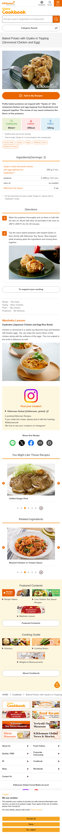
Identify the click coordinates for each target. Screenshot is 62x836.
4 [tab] (28, 508)
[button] (7, 794)
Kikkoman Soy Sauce (13, 188)
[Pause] (41, 508)
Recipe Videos (10, 599)
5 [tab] (32, 508)
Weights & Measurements (31, 662)
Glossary (8, 648)
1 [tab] (17, 508)
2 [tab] (21, 508)
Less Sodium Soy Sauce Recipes (45, 601)
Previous (3, 483)
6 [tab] (35, 508)
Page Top (57, 684)
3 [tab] (25, 508)
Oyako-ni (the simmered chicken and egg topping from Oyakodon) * (18, 169)
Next (58, 483)
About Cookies (36, 810)
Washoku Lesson (27, 616)
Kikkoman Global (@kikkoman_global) (26, 411)
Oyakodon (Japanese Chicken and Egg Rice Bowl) (27, 324)
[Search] (56, 19)
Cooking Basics (41, 648)
